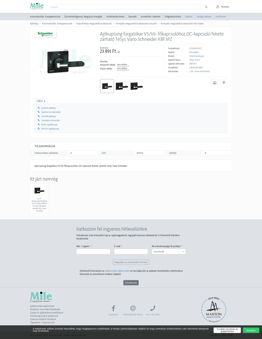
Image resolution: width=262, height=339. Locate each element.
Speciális (132, 16)
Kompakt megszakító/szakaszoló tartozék (136, 23)
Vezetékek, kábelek (150, 16)
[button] (223, 6)
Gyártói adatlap (48, 107)
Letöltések (220, 16)
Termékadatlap (48, 116)
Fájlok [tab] (41, 100)
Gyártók (189, 16)
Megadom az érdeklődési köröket (131, 262)
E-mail (117, 246)
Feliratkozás (131, 282)
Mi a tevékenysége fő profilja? (166, 246)
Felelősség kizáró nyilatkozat (44, 315)
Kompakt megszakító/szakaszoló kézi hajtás (182, 23)
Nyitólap (34, 23)
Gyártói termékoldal (51, 112)
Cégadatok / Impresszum (42, 322)
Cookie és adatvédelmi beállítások (46, 312)
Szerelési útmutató (50, 120)
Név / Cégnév (83, 246)
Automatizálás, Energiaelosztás (45, 16)
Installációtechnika (115, 16)
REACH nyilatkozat (50, 128)
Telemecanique (196, 56)
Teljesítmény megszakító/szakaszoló (94, 23)
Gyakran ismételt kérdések (43, 319)
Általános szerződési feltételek (45, 309)
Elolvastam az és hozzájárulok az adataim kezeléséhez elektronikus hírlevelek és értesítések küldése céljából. (131, 272)
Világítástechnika (173, 16)
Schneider (194, 52)
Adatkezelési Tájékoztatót (117, 270)
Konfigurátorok (204, 16)
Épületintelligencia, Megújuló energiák (83, 16)
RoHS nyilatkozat (49, 124)
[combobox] (169, 251)
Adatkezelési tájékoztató (42, 306)
